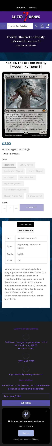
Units (4, 203)
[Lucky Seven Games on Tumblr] (34, 3)
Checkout (21, 7)
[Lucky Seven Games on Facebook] (13, 3)
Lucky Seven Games (26, 45)
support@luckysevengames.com (26, 374)
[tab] (25, 224)
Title (4, 159)
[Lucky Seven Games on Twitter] (18, 3)
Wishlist (32, 7)
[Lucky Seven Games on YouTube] (39, 3)
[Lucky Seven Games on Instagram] (29, 3)
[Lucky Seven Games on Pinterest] (23, 3)
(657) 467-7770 (26, 361)
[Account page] (42, 26)
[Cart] (48, 26)
